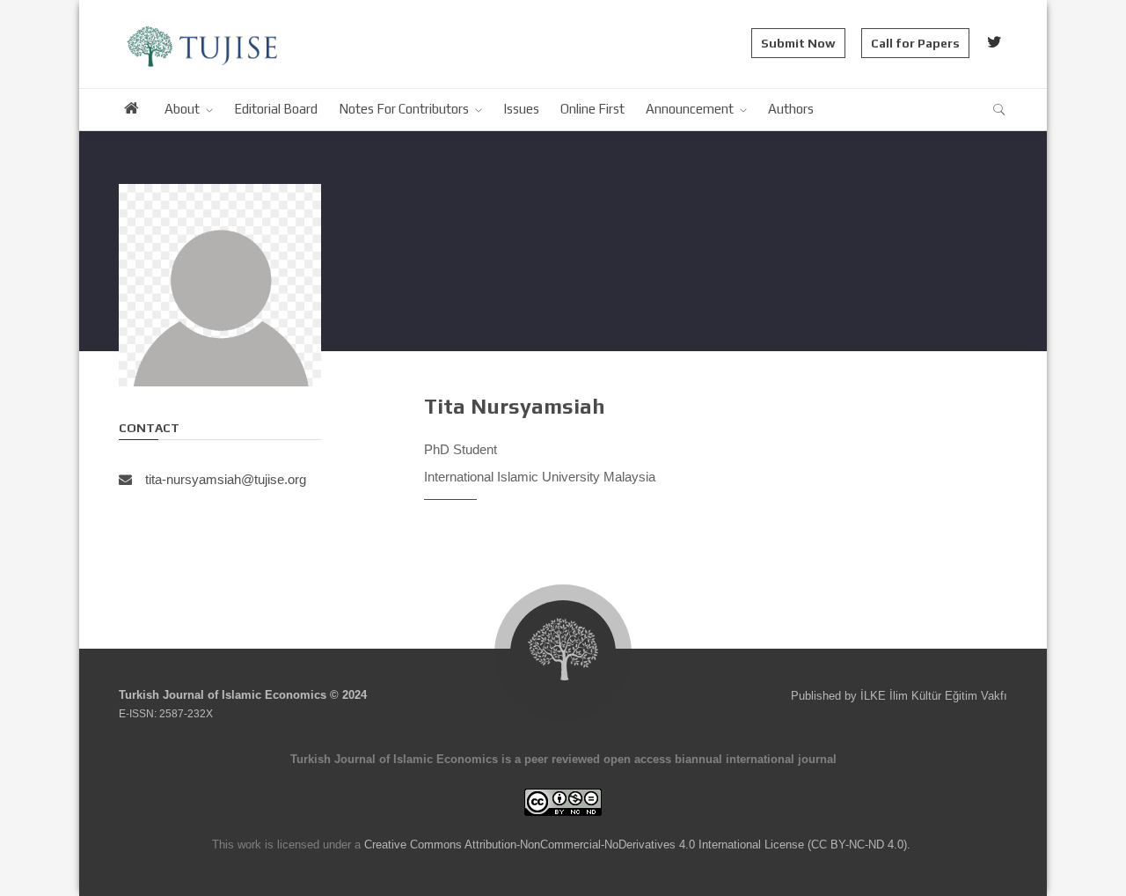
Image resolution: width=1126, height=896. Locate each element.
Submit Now (798, 43)
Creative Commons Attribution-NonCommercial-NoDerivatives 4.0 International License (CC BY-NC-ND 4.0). (637, 844)
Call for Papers (915, 43)
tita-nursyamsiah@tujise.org (225, 479)
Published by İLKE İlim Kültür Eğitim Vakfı (899, 695)
